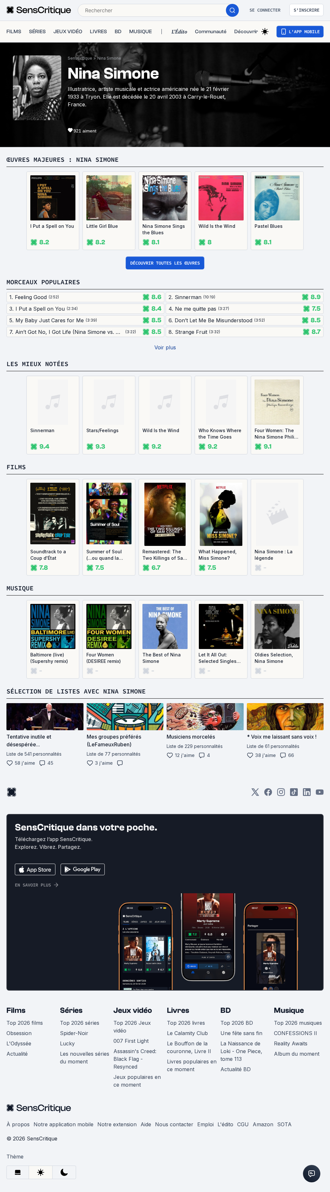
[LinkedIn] (307, 794)
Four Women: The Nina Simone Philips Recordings (277, 434)
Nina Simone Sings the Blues (163, 229)
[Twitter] (255, 794)
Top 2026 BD (236, 1023)
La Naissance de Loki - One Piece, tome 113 (241, 1051)
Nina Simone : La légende (274, 555)
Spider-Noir (74, 1033)
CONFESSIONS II (295, 1033)
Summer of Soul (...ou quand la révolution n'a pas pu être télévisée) (106, 555)
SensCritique (80, 58)
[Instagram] (281, 794)
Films (15, 1010)
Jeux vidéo (132, 1010)
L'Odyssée (18, 1043)
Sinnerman (42, 430)
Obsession (19, 1033)
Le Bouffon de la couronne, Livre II (189, 1047)
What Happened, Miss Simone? (218, 555)
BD (225, 1010)
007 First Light (131, 1041)
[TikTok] (294, 794)
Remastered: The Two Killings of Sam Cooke (164, 555)
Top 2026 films (24, 1023)
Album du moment (296, 1054)
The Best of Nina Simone (161, 658)
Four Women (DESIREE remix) (103, 658)
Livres (178, 1010)
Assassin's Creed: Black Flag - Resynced (134, 1059)
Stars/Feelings (102, 430)
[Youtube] (320, 794)
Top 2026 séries (79, 1023)
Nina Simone (109, 58)
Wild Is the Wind (217, 226)
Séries (71, 1010)
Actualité (17, 1054)
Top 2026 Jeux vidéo (132, 1027)
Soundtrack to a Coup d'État (48, 555)
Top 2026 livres (186, 1023)
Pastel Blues (269, 226)
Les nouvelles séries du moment (84, 1058)
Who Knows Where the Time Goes (220, 434)
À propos (18, 1124)
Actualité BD (235, 1069)
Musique (289, 1010)
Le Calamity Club (187, 1033)
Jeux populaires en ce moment (137, 1081)
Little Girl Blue (102, 226)
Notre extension (117, 1124)
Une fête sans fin (241, 1033)
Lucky (67, 1043)
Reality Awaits (290, 1043)
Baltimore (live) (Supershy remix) (49, 658)
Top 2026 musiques (298, 1023)
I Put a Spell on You (52, 226)
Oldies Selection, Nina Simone (274, 658)
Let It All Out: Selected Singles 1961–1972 (218, 658)
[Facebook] (268, 794)
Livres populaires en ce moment (192, 1065)
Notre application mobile (63, 1124)
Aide (146, 1124)
